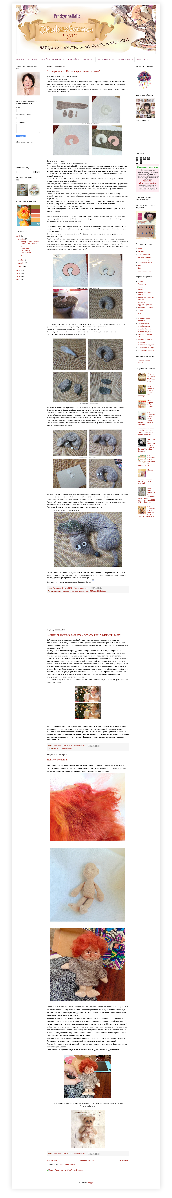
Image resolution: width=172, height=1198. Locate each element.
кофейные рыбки (144, 326)
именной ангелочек (145, 307)
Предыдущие (123, 1160)
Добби (140, 281)
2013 (18, 280)
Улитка (140, 287)
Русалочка (142, 284)
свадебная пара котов (146, 339)
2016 (18, 270)
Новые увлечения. (57, 759)
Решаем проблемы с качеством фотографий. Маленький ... (28, 250)
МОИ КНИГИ (142, 59)
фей (139, 265)
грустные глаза (72, 591)
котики (140, 310)
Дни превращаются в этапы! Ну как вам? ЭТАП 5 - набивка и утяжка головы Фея (146, 432)
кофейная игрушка (145, 316)
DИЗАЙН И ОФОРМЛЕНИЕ (52, 59)
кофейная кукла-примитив (144, 320)
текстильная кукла (145, 262)
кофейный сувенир (145, 332)
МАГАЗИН (32, 59)
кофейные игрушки (145, 323)
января (21, 266)
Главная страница (87, 1160)
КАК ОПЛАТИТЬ (125, 59)
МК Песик (93, 591)
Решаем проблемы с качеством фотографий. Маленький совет (83, 634)
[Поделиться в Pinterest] (101, 588)
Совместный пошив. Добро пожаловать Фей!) (151, 378)
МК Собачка (101, 591)
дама (140, 249)
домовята (141, 302)
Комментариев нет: (81, 588)
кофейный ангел (144, 329)
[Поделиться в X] (96, 588)
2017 (18, 236)
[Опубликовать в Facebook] (98, 588)
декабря (21, 239)
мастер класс (84, 591)
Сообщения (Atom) (67, 1164)
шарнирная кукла (144, 271)
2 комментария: (79, 745)
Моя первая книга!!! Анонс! (150, 404)
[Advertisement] (87, 611)
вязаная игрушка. (60, 591)
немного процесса (145, 260)
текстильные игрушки (146, 350)
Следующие (52, 1160)
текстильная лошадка (146, 347)
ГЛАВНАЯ (19, 59)
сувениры (141, 342)
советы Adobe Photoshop (63, 749)
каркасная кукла (144, 254)
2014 (18, 277)
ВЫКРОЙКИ (73, 59)
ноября (21, 260)
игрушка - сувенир (145, 305)
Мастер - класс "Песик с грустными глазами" (73, 71)
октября (21, 263)
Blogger (90, 1183)
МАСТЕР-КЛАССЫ (106, 59)
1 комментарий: (79, 1153)
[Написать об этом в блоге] (94, 588)
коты (139, 313)
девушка (141, 251)
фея (139, 268)
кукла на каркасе (144, 257)
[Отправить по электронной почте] (92, 588)
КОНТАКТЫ (88, 59)
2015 (18, 273)
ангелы (140, 290)
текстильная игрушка (146, 345)
